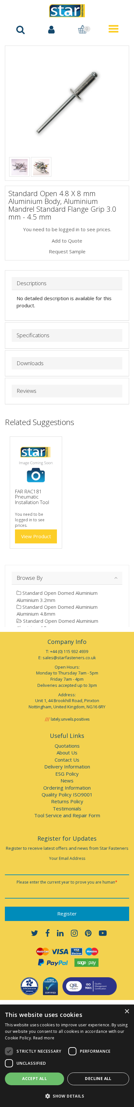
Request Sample (67, 251)
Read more (44, 1038)
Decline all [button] (98, 1078)
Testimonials (67, 808)
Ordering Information (67, 787)
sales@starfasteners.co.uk (69, 657)
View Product (36, 536)
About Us (67, 752)
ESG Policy (67, 773)
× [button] (126, 1011)
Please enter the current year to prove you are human (67, 882)
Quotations (67, 745)
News (67, 780)
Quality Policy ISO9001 (67, 794)
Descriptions (32, 283)
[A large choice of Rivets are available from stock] (19, 166)
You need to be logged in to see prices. (67, 229)
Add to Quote (67, 240)
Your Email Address (67, 858)
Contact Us (67, 759)
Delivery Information (67, 766)
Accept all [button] (34, 1078)
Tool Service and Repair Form (67, 815)
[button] (67, 1096)
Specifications (33, 335)
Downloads (30, 363)
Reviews (26, 391)
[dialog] (67, 1056)
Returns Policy (67, 801)
